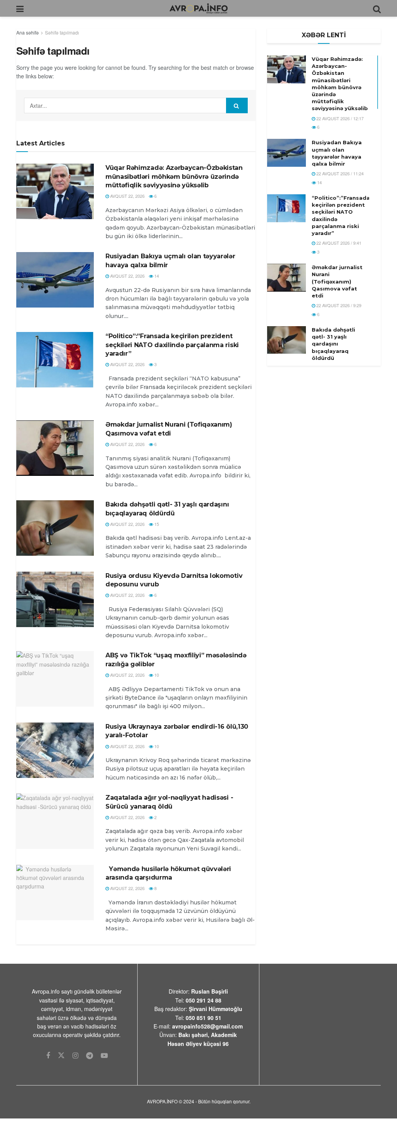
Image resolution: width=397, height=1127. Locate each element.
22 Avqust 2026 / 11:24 (339, 173)
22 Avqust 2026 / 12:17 (339, 118)
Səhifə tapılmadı (62, 32)
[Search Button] (237, 105)
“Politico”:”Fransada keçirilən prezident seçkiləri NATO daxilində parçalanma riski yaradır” (172, 344)
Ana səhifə (27, 32)
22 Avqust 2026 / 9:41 (338, 243)
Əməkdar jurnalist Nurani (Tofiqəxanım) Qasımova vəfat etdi (337, 281)
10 (156, 675)
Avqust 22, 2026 (127, 196)
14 (156, 276)
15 (156, 524)
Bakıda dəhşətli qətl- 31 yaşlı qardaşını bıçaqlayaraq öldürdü (333, 344)
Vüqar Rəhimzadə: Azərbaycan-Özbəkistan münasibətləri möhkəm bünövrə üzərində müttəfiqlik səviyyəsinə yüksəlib (174, 176)
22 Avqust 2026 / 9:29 (338, 305)
